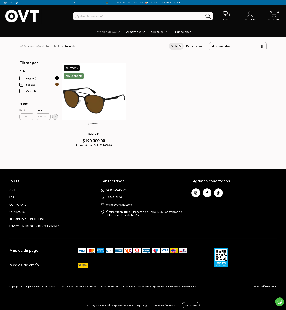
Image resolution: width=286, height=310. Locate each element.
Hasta (39, 110)
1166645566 (114, 197)
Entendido (191, 305)
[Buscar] (208, 16)
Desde (22, 110)
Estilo (57, 46)
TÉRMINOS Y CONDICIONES (27, 219)
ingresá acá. (158, 286)
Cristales (158, 31)
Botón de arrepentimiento (182, 286)
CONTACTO (17, 211)
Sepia (174, 46)
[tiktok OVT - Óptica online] (16, 2)
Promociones (182, 31)
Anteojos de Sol (106, 31)
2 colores (94, 123)
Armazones (134, 31)
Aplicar (55, 117)
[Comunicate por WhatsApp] (279, 301)
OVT (12, 190)
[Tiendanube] (264, 286)
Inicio (22, 46)
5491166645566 (116, 190)
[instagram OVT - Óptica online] (6, 2)
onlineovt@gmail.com (119, 204)
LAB (11, 197)
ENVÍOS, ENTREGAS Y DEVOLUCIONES (34, 226)
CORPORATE (17, 204)
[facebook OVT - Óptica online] (11, 2)
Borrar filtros (194, 46)
